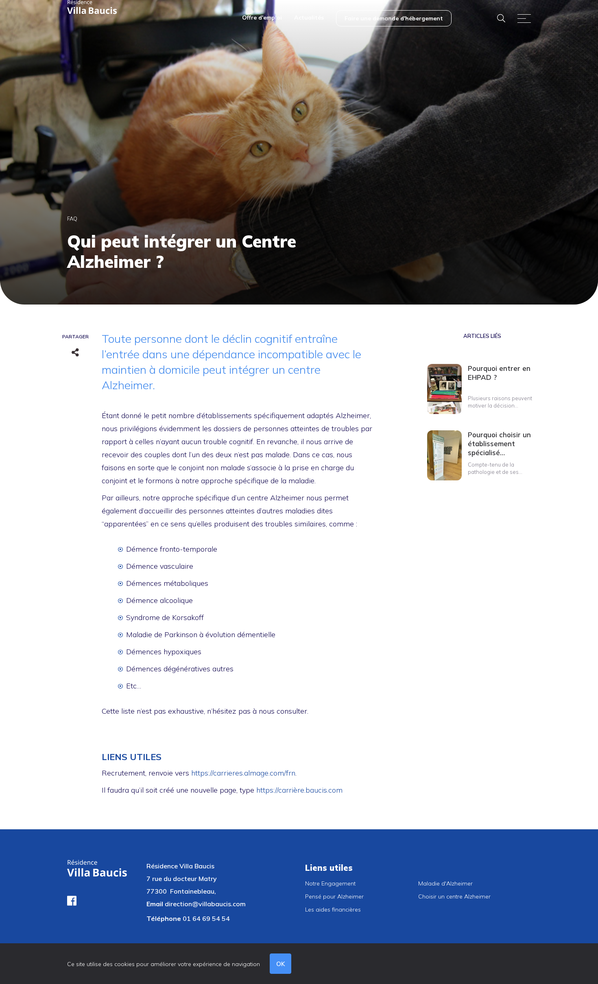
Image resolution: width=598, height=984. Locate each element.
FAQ (72, 218)
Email (154, 904)
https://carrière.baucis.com (299, 790)
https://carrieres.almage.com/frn (243, 773)
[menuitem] (262, 18)
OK (280, 964)
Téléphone (163, 918)
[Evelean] (92, 6)
